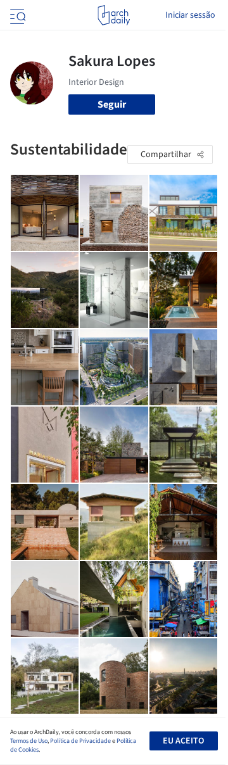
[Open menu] (16, 15)
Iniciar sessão (190, 15)
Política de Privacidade (80, 741)
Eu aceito (183, 741)
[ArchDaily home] (114, 15)
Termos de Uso (29, 741)
